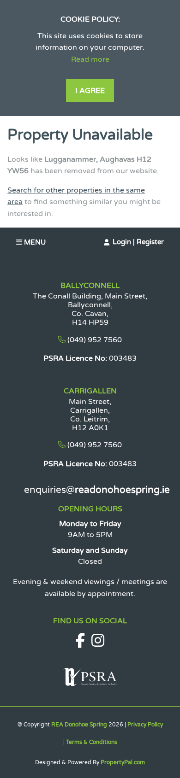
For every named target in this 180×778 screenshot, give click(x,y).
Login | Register (138, 242)
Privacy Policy (145, 724)
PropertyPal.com (123, 762)
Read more (90, 59)
